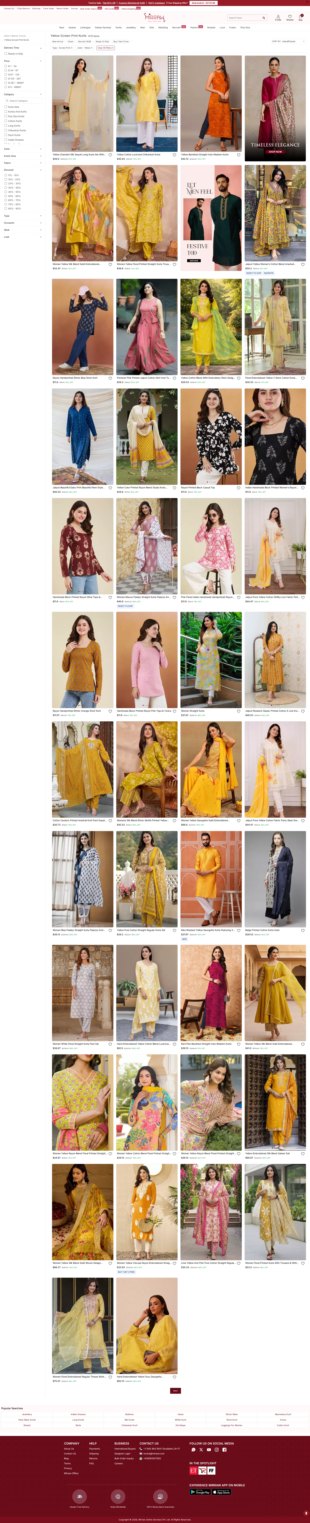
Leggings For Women (231, 1425)
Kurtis (119, 27)
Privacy (68, 1468)
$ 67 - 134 (13, 74)
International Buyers (125, 1448)
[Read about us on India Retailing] (202, 1470)
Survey (74, 8)
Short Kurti (231, 1419)
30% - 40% (14, 187)
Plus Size (245, 27)
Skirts (78, 1425)
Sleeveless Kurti (283, 1414)
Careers (118, 1463)
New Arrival (57, 41)
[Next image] (109, 103)
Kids (151, 27)
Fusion (232, 27)
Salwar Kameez (103, 27)
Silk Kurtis (129, 1419)
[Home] (154, 17)
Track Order (48, 8)
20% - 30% (14, 183)
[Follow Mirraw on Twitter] (201, 1450)
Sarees (72, 27)
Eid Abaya (180, 1425)
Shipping (94, 1453)
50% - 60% (14, 196)
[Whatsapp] (193, 1450)
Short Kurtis (14, 135)
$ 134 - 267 (14, 78)
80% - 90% (14, 208)
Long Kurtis (14, 125)
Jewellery (131, 27)
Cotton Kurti (283, 1425)
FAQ (91, 1463)
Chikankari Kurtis (17, 130)
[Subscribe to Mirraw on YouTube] (208, 1450)
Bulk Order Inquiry (90, 8)
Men (142, 27)
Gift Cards (111, 8)
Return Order (63, 8)
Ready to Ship (15, 53)
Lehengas (85, 27)
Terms (67, 1463)
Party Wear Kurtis (27, 1419)
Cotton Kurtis (15, 121)
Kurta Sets (13, 107)
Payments (94, 1448)
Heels (181, 1414)
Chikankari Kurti (129, 1425)
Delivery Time (11, 47)
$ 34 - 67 (13, 70)
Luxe (222, 27)
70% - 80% (14, 204)
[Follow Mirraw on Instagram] (216, 1450)
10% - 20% (14, 179)
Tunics (283, 1419)
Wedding (163, 27)
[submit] (264, 18)
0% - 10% (13, 175)
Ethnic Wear (232, 1414)
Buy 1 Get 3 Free (121, 41)
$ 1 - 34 (12, 66)
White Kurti (180, 1419)
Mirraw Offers (71, 1473)
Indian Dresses (16, 139)
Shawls (27, 1425)
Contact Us (9, 8)
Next (175, 1391)
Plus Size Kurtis (16, 116)
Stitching (36, 8)
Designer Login (122, 1453)
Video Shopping (130, 8)
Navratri (178, 27)
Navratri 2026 (84, 41)
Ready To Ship (102, 41)
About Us (69, 1448)
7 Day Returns (23, 8)
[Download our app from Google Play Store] (200, 1491)
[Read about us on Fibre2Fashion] (211, 1470)
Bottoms (129, 1414)
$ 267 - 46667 (16, 82)
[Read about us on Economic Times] (194, 1470)
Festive (196, 27)
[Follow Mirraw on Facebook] (224, 1450)
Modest (211, 27)
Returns (93, 1458)
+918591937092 (152, 1458)
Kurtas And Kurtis (17, 111)
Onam (70, 41)
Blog (66, 1458)
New (61, 27)
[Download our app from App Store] (221, 1491)
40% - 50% (14, 191)
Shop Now (85, 146)
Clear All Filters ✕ (106, 48)
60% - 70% (14, 200)
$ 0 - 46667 (14, 87)
